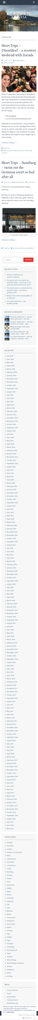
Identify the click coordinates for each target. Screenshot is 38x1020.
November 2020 (12, 574)
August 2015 (11, 780)
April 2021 (10, 558)
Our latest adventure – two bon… (21, 318)
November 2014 (12, 809)
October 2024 (11, 424)
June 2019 (10, 630)
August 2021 (11, 545)
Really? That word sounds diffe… (19, 328)
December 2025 (12, 379)
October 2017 (11, 695)
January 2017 (11, 724)
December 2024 (12, 418)
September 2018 (12, 659)
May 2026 (10, 362)
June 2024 (10, 437)
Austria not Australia (14, 852)
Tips (8, 934)
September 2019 (12, 620)
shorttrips (4, 153)
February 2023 (12, 486)
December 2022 (12, 493)
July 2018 (10, 665)
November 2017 (12, 692)
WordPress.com (12, 1003)
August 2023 (11, 467)
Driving (9, 875)
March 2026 (11, 369)
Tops (8, 940)
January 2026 (11, 375)
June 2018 (10, 669)
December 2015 (12, 767)
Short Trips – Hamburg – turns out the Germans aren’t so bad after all (19, 169)
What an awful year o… (18, 317)
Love (8, 908)
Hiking (9, 888)
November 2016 (12, 731)
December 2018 (12, 649)
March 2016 (11, 757)
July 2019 (10, 626)
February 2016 (12, 760)
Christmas (10, 862)
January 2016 (11, 763)
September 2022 (12, 503)
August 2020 (11, 584)
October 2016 (11, 734)
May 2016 (10, 750)
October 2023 (11, 460)
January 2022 (11, 529)
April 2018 (10, 675)
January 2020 (11, 607)
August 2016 (11, 740)
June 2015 (10, 786)
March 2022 (11, 522)
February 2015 (12, 799)
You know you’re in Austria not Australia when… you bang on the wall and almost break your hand (19, 282)
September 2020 (12, 581)
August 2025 (11, 392)
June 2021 (10, 551)
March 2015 (11, 796)
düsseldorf (10, 150)
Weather (10, 957)
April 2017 (10, 714)
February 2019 (12, 643)
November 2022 (12, 496)
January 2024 (11, 454)
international (28, 150)
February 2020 (12, 604)
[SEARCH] (34, 2)
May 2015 (10, 789)
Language (10, 898)
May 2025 (10, 402)
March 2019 (11, 639)
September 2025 (12, 388)
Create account (12, 990)
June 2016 (10, 747)
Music (9, 914)
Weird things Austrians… (16, 963)
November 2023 (12, 457)
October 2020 (11, 578)
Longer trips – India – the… (19, 334)
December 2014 (12, 806)
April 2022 (10, 519)
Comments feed (12, 1000)
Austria (9, 849)
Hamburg (22, 248)
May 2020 (10, 594)
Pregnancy (10, 921)
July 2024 (10, 434)
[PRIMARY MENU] (4, 2)
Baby (8, 855)
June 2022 (10, 512)
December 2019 (12, 610)
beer (4, 150)
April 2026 (10, 366)
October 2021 (11, 538)
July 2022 (10, 509)
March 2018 (11, 679)
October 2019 (11, 617)
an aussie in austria (19, 15)
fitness (9, 878)
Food (8, 882)
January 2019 (11, 646)
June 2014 (10, 825)
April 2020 (10, 597)
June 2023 (10, 473)
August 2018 (11, 662)
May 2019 (10, 633)
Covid (9, 869)
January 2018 (11, 685)
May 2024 (10, 441)
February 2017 (12, 721)
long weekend (29, 248)
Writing (9, 976)
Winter (9, 966)
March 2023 (11, 483)
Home (9, 891)
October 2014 (11, 812)
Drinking (10, 872)
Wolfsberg (10, 970)
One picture (11, 917)
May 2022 (10, 516)
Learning (10, 901)
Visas (9, 953)
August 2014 (11, 819)
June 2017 (10, 708)
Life (8, 904)
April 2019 (10, 636)
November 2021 (12, 535)
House (9, 895)
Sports (9, 927)
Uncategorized (12, 950)
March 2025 (11, 408)
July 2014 (10, 822)
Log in (9, 993)
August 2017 (11, 701)
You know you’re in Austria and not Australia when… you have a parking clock (19, 290)
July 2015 (10, 783)
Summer (10, 930)
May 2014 (10, 829)
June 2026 (10, 359)
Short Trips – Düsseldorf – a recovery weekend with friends (19, 50)
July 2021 (10, 548)
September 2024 (12, 428)
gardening (10, 885)
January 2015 (11, 802)
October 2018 (11, 656)
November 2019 (12, 613)
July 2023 (10, 470)
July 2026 (10, 356)
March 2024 (11, 447)
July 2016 (10, 744)
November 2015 (12, 770)
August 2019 (11, 623)
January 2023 (11, 489)
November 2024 (12, 421)
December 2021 (12, 532)
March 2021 (11, 561)
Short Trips (6, 148)
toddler (9, 937)
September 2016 (12, 737)
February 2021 (12, 564)
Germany (21, 150)
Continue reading (9, 143)
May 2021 (10, 555)
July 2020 (10, 587)
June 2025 (10, 398)
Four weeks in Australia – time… (21, 323)
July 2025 (10, 395)
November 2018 (12, 653)
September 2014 (12, 815)
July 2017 (10, 705)
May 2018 (10, 672)
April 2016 (10, 754)
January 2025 (11, 415)
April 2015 (10, 793)
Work (9, 973)
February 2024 (12, 450)
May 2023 (10, 476)
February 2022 (12, 525)
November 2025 (12, 382)
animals (10, 842)
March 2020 (11, 600)
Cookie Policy (10, 1012)
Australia (10, 846)
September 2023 (12, 463)
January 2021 (11, 568)
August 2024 (11, 431)
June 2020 (10, 591)
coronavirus (11, 865)
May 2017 (10, 711)
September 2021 (12, 542)
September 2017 (12, 698)
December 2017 (12, 688)
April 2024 (10, 444)
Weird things (11, 960)
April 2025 (10, 405)
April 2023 (10, 480)
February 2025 (12, 411)
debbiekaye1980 (20, 60)
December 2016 (12, 727)
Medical (9, 911)
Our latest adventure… (18, 332)
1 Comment (30, 182)
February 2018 (12, 682)
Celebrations (11, 859)
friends (16, 150)
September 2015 (12, 776)
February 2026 (12, 372)
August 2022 (11, 506)
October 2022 (11, 499)
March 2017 (11, 718)
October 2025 (11, 385)
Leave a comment (8, 62)
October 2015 (11, 773)
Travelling (6, 248)
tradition (10, 944)
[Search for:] (14, 260)
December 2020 (12, 571)
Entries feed (11, 997)
